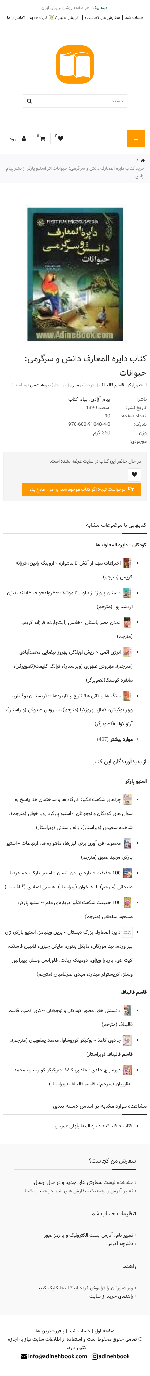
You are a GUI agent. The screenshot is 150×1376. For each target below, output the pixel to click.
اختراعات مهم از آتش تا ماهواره (90, 563)
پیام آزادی (100, 399)
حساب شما (134, 17)
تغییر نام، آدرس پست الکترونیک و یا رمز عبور (88, 1235)
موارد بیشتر (121, 739)
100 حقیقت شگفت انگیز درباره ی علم (83, 902)
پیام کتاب (78, 399)
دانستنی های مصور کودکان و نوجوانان (84, 1010)
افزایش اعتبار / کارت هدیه (55, 17)
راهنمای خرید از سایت (111, 1296)
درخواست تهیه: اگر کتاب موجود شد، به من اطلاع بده (77, 489)
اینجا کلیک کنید (53, 1288)
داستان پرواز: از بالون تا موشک (91, 593)
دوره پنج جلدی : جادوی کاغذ (93, 1070)
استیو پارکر (137, 385)
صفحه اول (105, 1331)
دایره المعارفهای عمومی (78, 1126)
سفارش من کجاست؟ (102, 17)
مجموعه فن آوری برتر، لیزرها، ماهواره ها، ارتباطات (72, 843)
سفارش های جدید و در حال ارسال (68, 1182)
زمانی (75, 385)
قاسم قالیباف (111, 385)
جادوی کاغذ (110, 1040)
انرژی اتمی (111, 652)
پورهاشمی (39, 385)
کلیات (112, 1126)
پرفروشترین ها (50, 1331)
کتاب (128, 1126)
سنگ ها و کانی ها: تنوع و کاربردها (87, 696)
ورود (14, 139)
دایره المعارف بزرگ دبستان (94, 932)
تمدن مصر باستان (103, 622)
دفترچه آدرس (119, 1243)
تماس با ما (16, 17)
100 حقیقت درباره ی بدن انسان (89, 873)
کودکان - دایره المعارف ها (121, 545)
